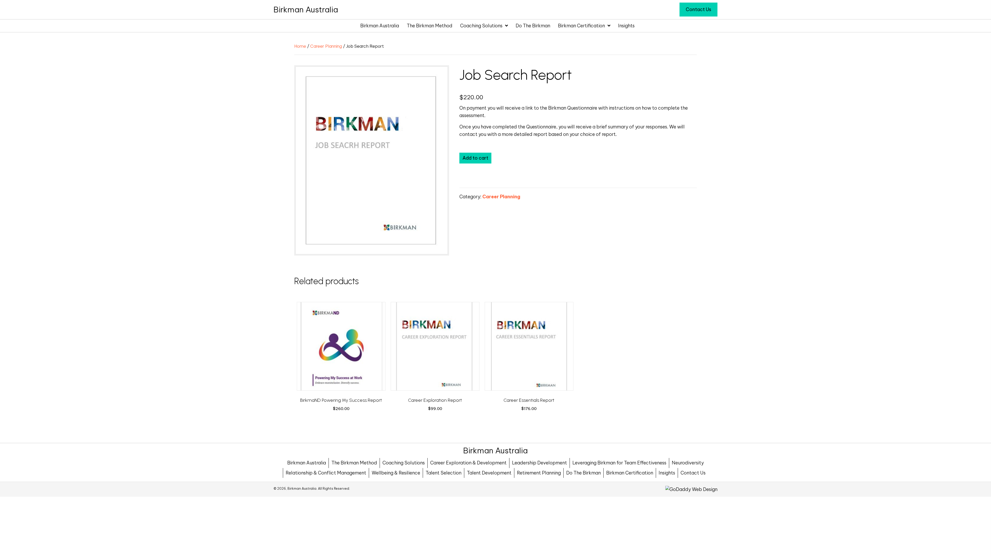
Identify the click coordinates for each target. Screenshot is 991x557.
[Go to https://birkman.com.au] (306, 9)
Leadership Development (539, 463)
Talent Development (489, 473)
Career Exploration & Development (468, 463)
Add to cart (475, 158)
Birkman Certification (629, 473)
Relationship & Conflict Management (326, 473)
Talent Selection (443, 473)
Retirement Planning (539, 473)
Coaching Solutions (403, 463)
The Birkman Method (354, 463)
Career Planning (326, 46)
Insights (667, 473)
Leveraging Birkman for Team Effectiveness (619, 463)
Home (300, 46)
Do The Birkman (583, 473)
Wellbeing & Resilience (396, 473)
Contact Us (693, 473)
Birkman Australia (306, 463)
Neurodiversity (688, 463)
